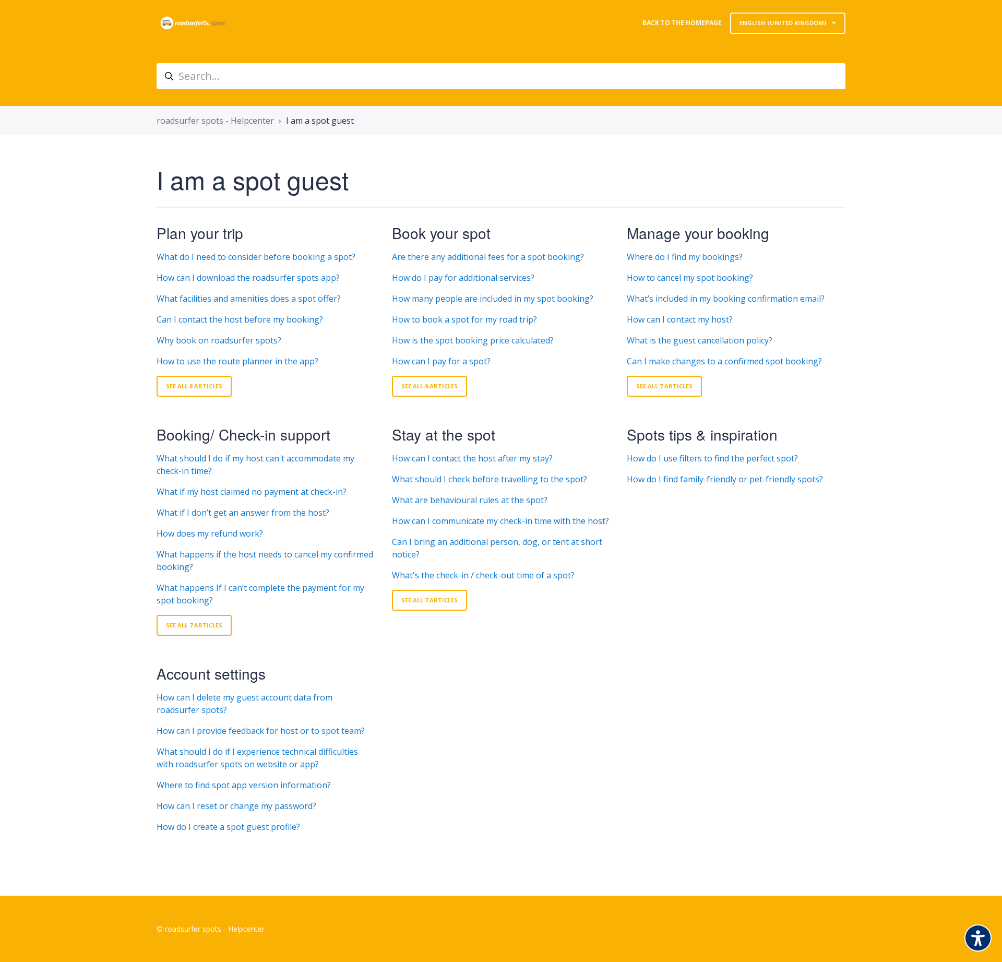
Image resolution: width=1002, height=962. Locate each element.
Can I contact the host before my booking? (240, 319)
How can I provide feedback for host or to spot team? (261, 731)
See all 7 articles (664, 386)
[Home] (193, 23)
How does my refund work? (210, 533)
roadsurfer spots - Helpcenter (215, 120)
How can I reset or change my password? (236, 806)
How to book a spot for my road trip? (464, 319)
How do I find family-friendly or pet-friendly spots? (725, 479)
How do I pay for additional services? (463, 277)
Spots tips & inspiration (702, 434)
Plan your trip (200, 232)
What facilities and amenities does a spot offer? (249, 298)
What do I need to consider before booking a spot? (256, 257)
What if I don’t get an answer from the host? (243, 512)
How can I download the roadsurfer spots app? (248, 277)
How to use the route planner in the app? (237, 361)
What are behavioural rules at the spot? (469, 500)
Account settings (211, 673)
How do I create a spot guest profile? (228, 827)
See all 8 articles (194, 386)
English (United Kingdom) (783, 23)
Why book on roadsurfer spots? (219, 340)
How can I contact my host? (680, 319)
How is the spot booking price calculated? (473, 340)
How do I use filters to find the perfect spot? (712, 458)
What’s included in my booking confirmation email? (726, 298)
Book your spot (441, 232)
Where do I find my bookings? (685, 257)
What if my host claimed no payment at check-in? (252, 491)
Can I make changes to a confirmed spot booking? (724, 361)
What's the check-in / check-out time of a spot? (483, 575)
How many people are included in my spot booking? (492, 298)
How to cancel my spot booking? (690, 277)
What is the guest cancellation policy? (699, 340)
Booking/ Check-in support (243, 434)
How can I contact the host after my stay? (472, 458)
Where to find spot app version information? (244, 785)
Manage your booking (698, 232)
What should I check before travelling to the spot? (493, 479)
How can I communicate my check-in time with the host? (500, 521)
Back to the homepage (682, 22)
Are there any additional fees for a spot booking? (488, 257)
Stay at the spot (443, 434)
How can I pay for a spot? (441, 361)
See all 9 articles (429, 386)
